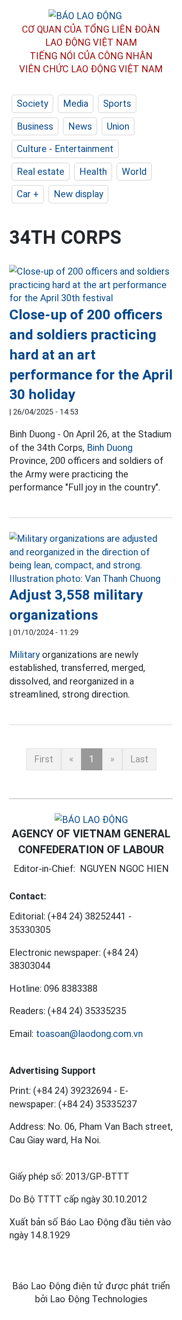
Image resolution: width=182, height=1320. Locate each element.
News (80, 126)
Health (93, 171)
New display (78, 194)
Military (24, 654)
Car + (28, 194)
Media (75, 103)
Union (118, 126)
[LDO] (91, 285)
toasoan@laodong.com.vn (89, 1033)
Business (35, 126)
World (134, 171)
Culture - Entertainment (65, 148)
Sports (117, 103)
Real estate (40, 171)
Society (32, 103)
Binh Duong (110, 447)
